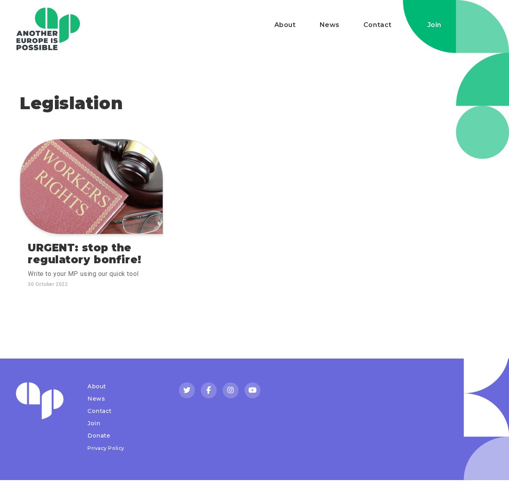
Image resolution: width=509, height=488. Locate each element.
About (285, 25)
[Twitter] (187, 390)
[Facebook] (209, 390)
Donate (98, 435)
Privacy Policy (105, 448)
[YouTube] (252, 390)
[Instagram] (231, 390)
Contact (377, 25)
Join (434, 25)
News (330, 25)
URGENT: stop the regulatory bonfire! (85, 253)
